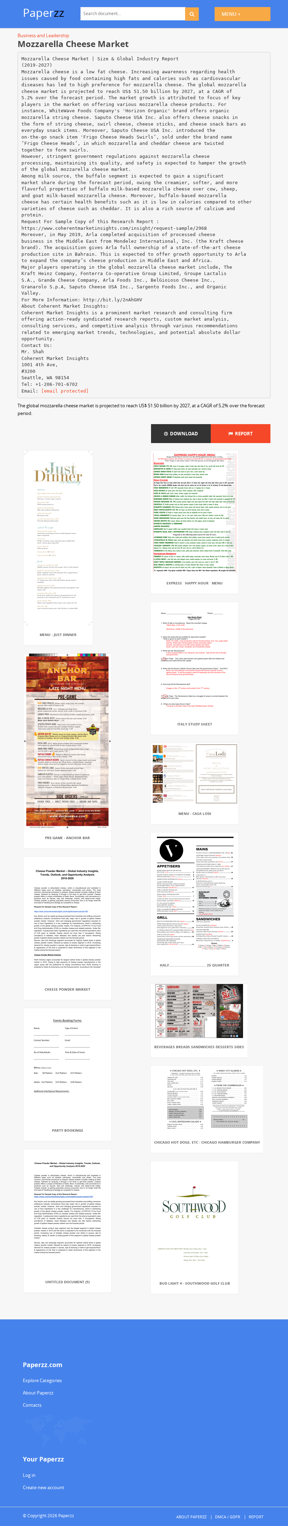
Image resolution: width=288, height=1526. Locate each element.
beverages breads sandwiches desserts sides (199, 1046)
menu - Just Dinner (58, 634)
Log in (29, 1475)
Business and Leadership (43, 35)
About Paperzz (38, 1393)
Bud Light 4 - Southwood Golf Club (194, 1283)
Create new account (43, 1487)
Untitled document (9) (67, 1281)
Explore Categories (42, 1380)
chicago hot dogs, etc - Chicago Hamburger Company (207, 1142)
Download (183, 433)
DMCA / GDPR (227, 1516)
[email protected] (65, 391)
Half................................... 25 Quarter (194, 965)
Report (243, 433)
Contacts (32, 1405)
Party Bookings (67, 1130)
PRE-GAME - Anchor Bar (67, 837)
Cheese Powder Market (67, 989)
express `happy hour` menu (194, 583)
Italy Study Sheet (194, 724)
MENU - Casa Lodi (194, 813)
